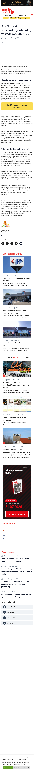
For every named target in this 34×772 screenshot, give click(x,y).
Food (6, 275)
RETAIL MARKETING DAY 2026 (16, 535)
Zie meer (26, 357)
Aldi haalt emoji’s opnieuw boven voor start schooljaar (15, 311)
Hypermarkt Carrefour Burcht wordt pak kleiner (17, 279)
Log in (6, 18)
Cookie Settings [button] (18, 768)
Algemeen (7, 38)
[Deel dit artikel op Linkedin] (16, 243)
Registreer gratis (23, 18)
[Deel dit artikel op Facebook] (2, 243)
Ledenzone (7, 15)
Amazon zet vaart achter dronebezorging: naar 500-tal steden (17, 451)
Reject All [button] (26, 768)
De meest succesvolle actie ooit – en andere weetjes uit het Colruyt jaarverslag (15, 584)
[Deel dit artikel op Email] (20, 243)
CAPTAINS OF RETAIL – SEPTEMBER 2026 (19, 527)
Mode (6, 340)
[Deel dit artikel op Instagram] (7, 243)
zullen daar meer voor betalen (10, 87)
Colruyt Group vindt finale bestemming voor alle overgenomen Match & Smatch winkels (16, 571)
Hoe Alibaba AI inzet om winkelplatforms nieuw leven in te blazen (16, 385)
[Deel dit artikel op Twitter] (11, 243)
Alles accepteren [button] (8, 768)
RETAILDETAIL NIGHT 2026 (16, 543)
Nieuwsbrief (22, 15)
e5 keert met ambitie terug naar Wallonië (15, 344)
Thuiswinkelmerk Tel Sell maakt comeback (15, 418)
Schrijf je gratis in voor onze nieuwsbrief (17, 106)
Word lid (13, 18)
